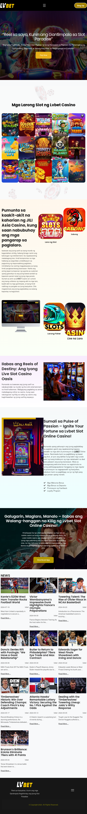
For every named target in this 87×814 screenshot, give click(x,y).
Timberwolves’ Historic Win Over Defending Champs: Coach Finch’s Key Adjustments (14, 702)
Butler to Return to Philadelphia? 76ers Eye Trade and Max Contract (42, 653)
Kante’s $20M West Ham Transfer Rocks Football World (14, 599)
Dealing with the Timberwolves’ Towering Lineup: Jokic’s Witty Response (69, 702)
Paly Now (43, 55)
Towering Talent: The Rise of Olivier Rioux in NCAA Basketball (72, 599)
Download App (43, 560)
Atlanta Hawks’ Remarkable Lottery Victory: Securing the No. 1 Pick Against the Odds (43, 702)
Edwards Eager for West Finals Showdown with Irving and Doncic (70, 653)
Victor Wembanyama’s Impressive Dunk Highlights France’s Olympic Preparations (42, 603)
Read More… (6, 618)
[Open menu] (44, 5)
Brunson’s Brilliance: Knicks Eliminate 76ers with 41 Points (14, 752)
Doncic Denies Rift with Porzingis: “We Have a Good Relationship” (13, 653)
